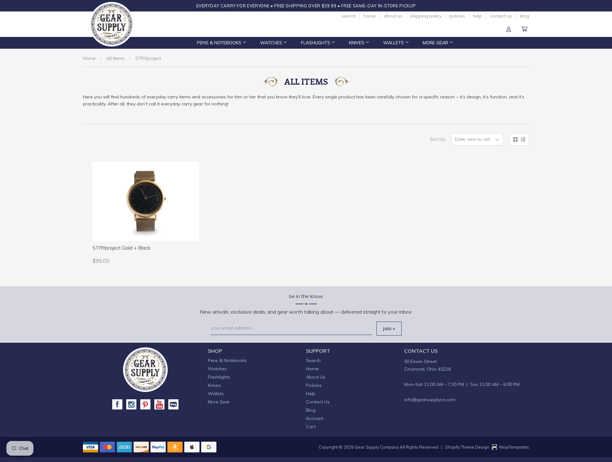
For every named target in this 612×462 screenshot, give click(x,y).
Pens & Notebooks (220, 43)
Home (370, 16)
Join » (389, 328)
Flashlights (316, 43)
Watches (271, 43)
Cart (524, 29)
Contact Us (501, 16)
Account (509, 29)
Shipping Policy (425, 16)
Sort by (437, 139)
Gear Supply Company (377, 447)
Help (477, 16)
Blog (524, 16)
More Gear (436, 43)
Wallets (394, 43)
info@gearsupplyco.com (429, 399)
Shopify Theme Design (467, 447)
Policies (457, 16)
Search (349, 16)
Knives (357, 43)
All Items (115, 58)
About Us (393, 16)
